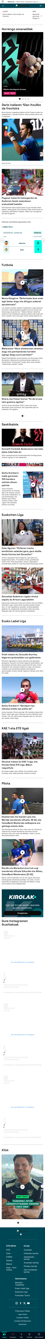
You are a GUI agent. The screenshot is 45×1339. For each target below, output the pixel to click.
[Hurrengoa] (40, 1)
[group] (22, 64)
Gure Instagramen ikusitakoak (15, 922)
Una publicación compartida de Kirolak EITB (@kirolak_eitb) (24, 1137)
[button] (43, 63)
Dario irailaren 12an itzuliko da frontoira (21, 106)
